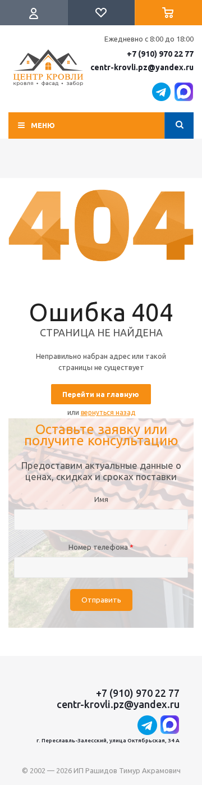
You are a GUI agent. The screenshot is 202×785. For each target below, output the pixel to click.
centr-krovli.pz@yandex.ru (142, 67)
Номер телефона (101, 547)
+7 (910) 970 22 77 (160, 54)
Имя (101, 499)
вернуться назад (108, 412)
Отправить (101, 600)
